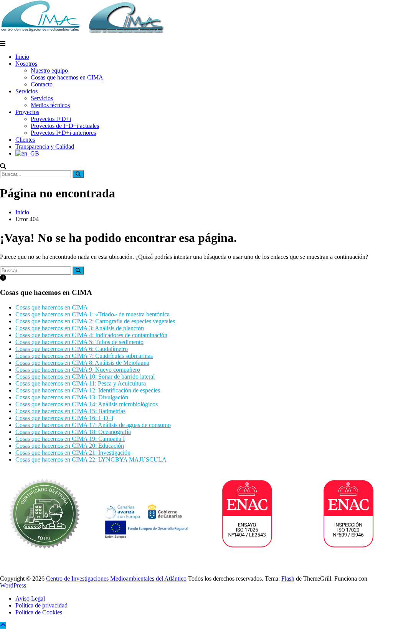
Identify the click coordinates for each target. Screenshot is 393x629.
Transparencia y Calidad (44, 146)
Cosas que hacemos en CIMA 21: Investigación (72, 452)
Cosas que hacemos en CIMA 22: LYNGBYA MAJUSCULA (91, 459)
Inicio (22, 56)
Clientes (25, 139)
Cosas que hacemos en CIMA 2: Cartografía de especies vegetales (95, 321)
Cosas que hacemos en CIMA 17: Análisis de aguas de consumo (93, 425)
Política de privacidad (41, 605)
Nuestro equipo (49, 70)
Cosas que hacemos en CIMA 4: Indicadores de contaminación (91, 335)
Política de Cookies (38, 612)
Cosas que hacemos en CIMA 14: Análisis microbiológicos (86, 404)
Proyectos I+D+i (51, 119)
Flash (287, 578)
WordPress (13, 585)
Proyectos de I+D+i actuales (65, 125)
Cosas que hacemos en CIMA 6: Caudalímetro (71, 349)
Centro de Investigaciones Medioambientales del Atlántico (116, 578)
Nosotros (26, 63)
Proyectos (27, 112)
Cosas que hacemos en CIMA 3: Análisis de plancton (79, 328)
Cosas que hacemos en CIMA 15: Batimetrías (70, 411)
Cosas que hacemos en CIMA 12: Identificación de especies (87, 390)
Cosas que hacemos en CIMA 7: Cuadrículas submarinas (84, 356)
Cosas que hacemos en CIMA (67, 77)
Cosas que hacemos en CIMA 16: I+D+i (64, 418)
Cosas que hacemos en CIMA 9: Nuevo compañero (77, 369)
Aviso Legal (30, 598)
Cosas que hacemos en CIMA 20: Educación (69, 445)
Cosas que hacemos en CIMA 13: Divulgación (71, 397)
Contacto (42, 84)
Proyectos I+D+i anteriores (63, 132)
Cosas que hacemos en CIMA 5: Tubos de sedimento (79, 342)
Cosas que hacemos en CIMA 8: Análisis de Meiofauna (82, 362)
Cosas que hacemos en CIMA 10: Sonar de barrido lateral (85, 376)
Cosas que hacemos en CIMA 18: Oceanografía (73, 432)
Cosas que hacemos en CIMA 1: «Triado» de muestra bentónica (92, 314)
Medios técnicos (50, 105)
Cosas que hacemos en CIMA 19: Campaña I (70, 438)
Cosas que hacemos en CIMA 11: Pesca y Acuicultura (80, 383)
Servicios (26, 91)
